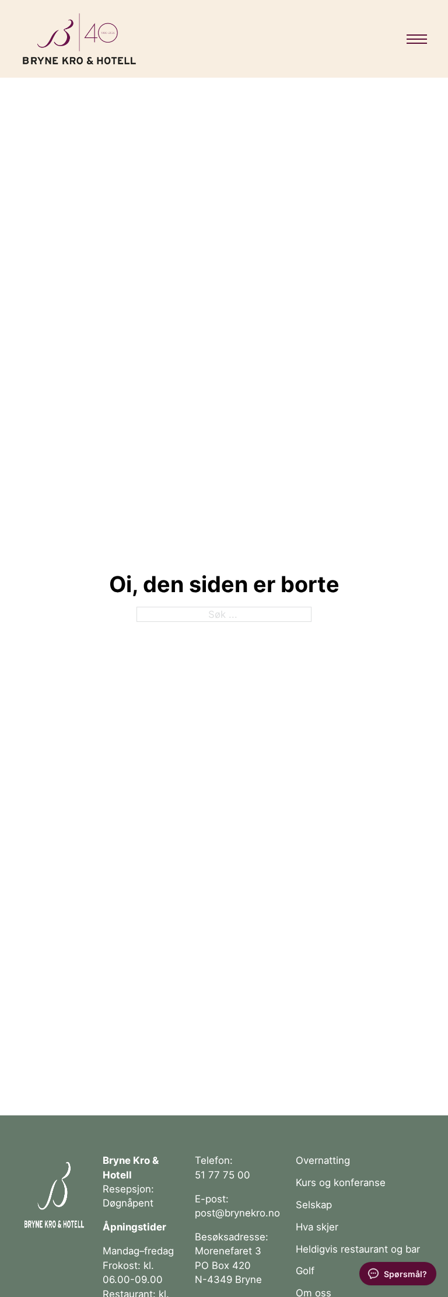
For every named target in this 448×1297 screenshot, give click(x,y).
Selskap (314, 1205)
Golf (305, 1271)
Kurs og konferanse (341, 1182)
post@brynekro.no (237, 1213)
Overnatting (323, 1160)
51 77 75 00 (222, 1175)
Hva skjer (317, 1227)
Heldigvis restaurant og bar (358, 1249)
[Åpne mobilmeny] (417, 39)
